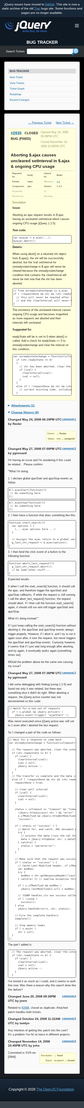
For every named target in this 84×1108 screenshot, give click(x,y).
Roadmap (15, 94)
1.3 (58, 181)
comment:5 (69, 1018)
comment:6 (69, 1041)
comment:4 (69, 996)
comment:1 (69, 419)
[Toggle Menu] (77, 25)
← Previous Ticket (39, 122)
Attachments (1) (23, 405)
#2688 (25, 1007)
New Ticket (16, 77)
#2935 (16, 133)
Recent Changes (20, 99)
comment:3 (69, 672)
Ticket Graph (17, 88)
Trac (37, 8)
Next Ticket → (65, 122)
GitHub (49, 4)
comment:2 (69, 448)
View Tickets (17, 83)
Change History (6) (25, 412)
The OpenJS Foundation (55, 1089)
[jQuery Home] (28, 27)
